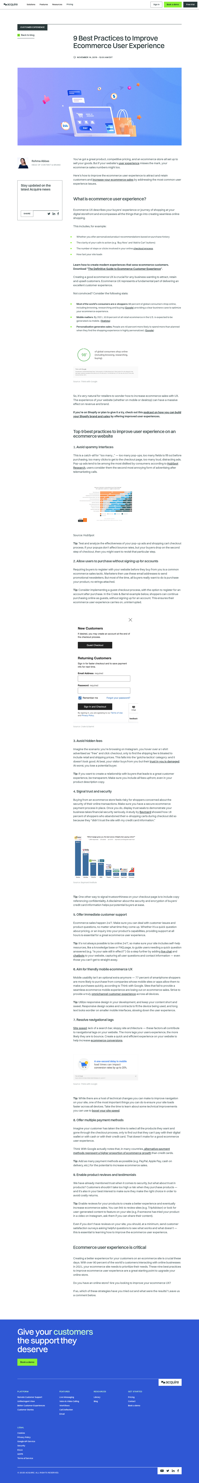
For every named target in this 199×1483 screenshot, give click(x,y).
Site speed (80, 1028)
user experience (129, 163)
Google (129, 308)
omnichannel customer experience (114, 994)
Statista (105, 321)
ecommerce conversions (106, 1040)
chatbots (79, 956)
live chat (166, 951)
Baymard (145, 812)
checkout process (143, 248)
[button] (31, 4)
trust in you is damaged (164, 761)
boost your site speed (105, 1110)
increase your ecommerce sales (113, 180)
